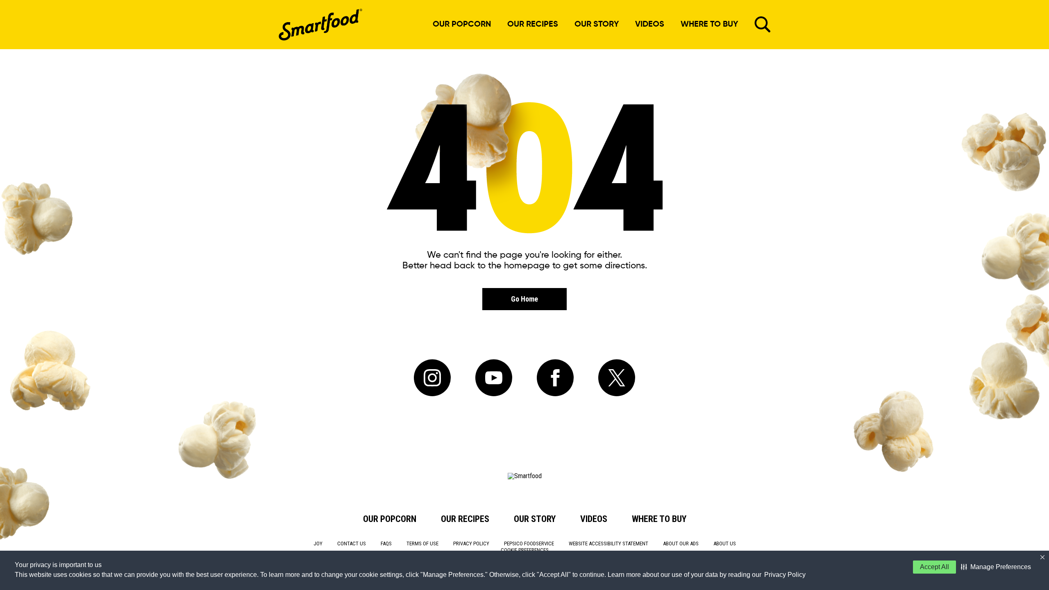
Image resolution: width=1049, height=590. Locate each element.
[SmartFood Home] (320, 25)
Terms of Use (422, 543)
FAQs (386, 543)
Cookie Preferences (525, 550)
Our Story (596, 24)
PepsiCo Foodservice (529, 543)
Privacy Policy (785, 574)
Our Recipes (532, 24)
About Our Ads (681, 543)
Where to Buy (709, 24)
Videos (649, 24)
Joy (317, 543)
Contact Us (351, 543)
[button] (996, 567)
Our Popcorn (464, 24)
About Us (724, 543)
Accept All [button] (934, 566)
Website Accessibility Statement (608, 543)
